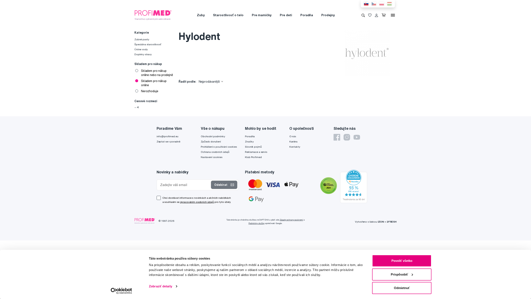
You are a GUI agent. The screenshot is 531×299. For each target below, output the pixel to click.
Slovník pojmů (253, 146)
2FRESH (392, 221)
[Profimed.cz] (153, 14)
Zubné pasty (141, 39)
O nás (292, 136)
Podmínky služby (256, 223)
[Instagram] (346, 137)
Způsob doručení (211, 141)
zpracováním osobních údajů (197, 202)
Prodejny (328, 15)
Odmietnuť (402, 288)
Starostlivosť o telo (228, 15)
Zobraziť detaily (160, 286)
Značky (249, 141)
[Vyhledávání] (363, 15)
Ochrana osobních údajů (215, 152)
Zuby (201, 15)
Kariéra (293, 141)
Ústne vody (141, 49)
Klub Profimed (253, 157)
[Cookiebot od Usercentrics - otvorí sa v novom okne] (121, 291)
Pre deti (286, 15)
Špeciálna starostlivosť (147, 44)
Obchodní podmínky (213, 136)
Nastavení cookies (211, 157)
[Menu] (393, 15)
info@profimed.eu (167, 136)
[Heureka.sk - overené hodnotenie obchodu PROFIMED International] (353, 186)
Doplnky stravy (143, 54)
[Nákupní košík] (384, 15)
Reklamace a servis (256, 152)
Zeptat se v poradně (168, 141)
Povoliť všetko (401, 260)
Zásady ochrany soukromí (291, 220)
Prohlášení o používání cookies (219, 146)
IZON (381, 221)
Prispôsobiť (399, 274)
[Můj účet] (376, 15)
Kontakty (294, 146)
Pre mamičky (262, 15)
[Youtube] (356, 137)
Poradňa (306, 15)
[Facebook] (337, 137)
